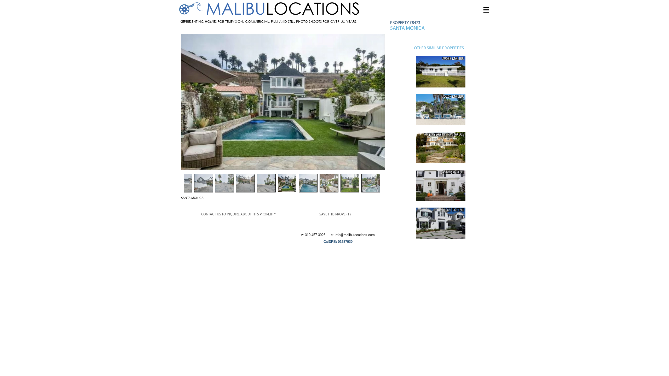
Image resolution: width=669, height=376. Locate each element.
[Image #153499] (283, 102)
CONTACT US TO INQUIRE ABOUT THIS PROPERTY (238, 214)
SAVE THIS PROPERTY (335, 214)
